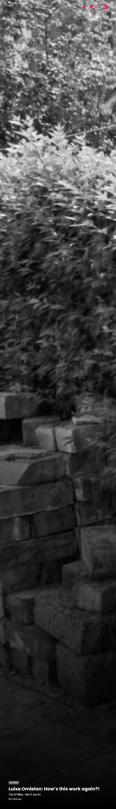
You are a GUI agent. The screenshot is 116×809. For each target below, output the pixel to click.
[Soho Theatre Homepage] (19, 3)
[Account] (84, 6)
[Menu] (106, 6)
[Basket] (91, 6)
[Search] (98, 6)
